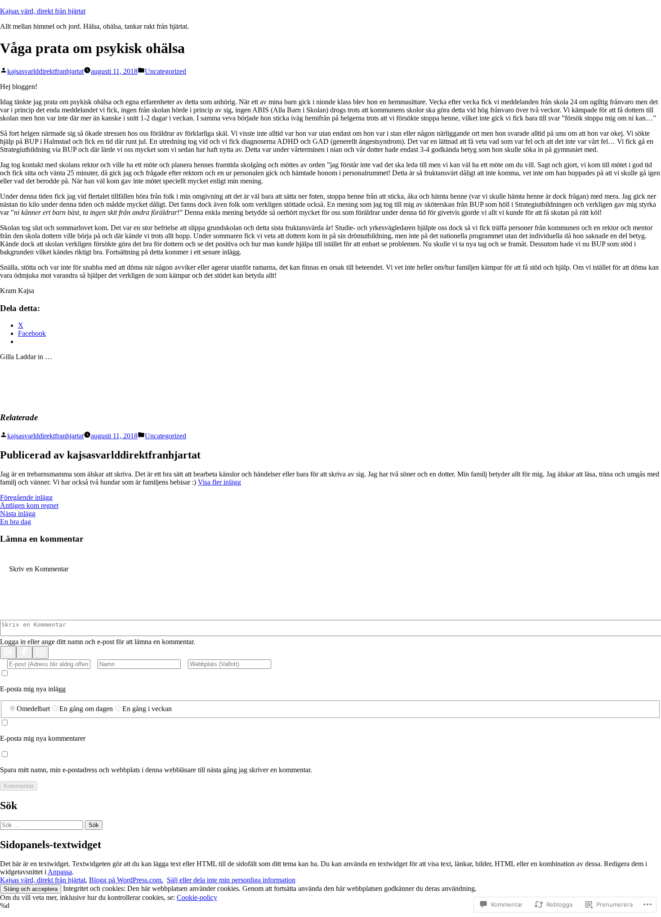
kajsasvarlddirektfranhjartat (45, 71)
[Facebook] (24, 652)
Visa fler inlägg (219, 482)
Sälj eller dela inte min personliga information (231, 880)
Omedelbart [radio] (33, 708)
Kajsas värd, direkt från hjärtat (42, 11)
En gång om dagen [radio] (86, 708)
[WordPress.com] (8, 652)
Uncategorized (165, 71)
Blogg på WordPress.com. (126, 880)
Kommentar (19, 786)
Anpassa (60, 872)
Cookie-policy (197, 897)
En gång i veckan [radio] (147, 708)
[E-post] (40, 652)
